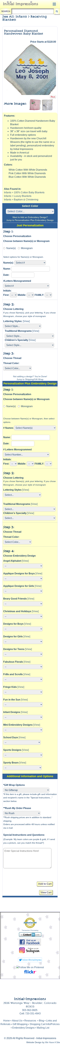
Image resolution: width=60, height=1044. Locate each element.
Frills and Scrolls (13, 674)
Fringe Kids (10, 687)
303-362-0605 (29, 1010)
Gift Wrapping (20, 1024)
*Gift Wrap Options (14, 785)
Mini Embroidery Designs (18, 724)
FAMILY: (39, 295)
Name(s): (8, 262)
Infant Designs (11, 712)
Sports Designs (12, 750)
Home (6, 1020)
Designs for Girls (13, 636)
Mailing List (43, 1027)
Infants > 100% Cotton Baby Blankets (24, 192)
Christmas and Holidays (17, 611)
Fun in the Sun (11, 699)
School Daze (10, 737)
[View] (26, 321)
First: (6, 295)
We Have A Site (52, 1042)
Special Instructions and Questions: (24, 835)
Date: (7, 275)
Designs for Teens (13, 649)
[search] (57, 11)
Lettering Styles (12, 489)
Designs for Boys (13, 624)
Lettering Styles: (12, 321)
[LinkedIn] (30, 934)
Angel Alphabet (12, 561)
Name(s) (11, 248)
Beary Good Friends (15, 598)
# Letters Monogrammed (17, 449)
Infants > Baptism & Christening (21, 199)
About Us (17, 1020)
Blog (42, 1020)
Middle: (22, 295)
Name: (7, 268)
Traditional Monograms (18, 331)
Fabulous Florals (13, 661)
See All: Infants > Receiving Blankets (24, 18)
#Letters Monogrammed (17, 281)
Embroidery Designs (23, 1027)
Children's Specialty (16, 340)
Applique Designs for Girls (18, 586)
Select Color (30, 206)
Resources (30, 1020)
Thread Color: (11, 363)
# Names (8, 428)
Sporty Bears (11, 762)
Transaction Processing (30, 930)
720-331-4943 (33, 1013)
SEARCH (5, 11)
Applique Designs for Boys (19, 573)
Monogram (27, 248)
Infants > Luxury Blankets (17, 196)
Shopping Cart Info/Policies (45, 1024)
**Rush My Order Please (17, 808)
